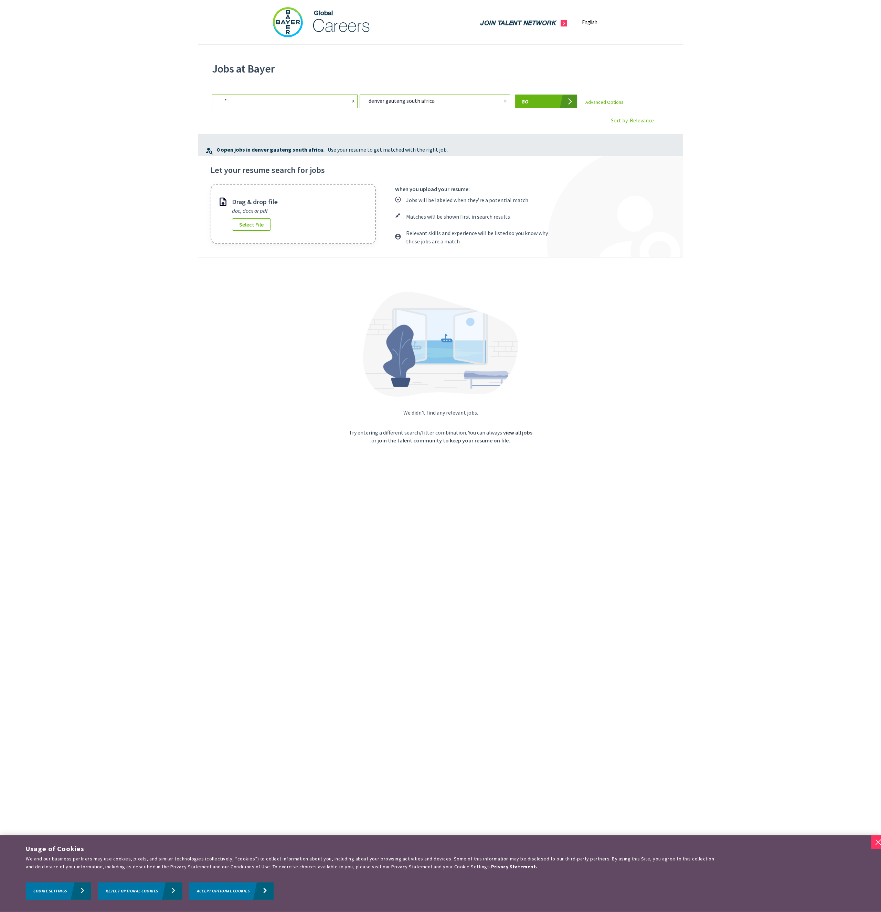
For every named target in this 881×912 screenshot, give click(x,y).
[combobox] (277, 101)
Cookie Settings (50, 890)
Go (525, 101)
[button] (595, 22)
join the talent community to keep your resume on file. (444, 440)
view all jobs (517, 432)
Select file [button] (251, 224)
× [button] (505, 101)
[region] (440, 873)
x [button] (353, 100)
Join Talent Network (517, 24)
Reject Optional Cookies (132, 890)
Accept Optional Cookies (223, 890)
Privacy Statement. (514, 867)
